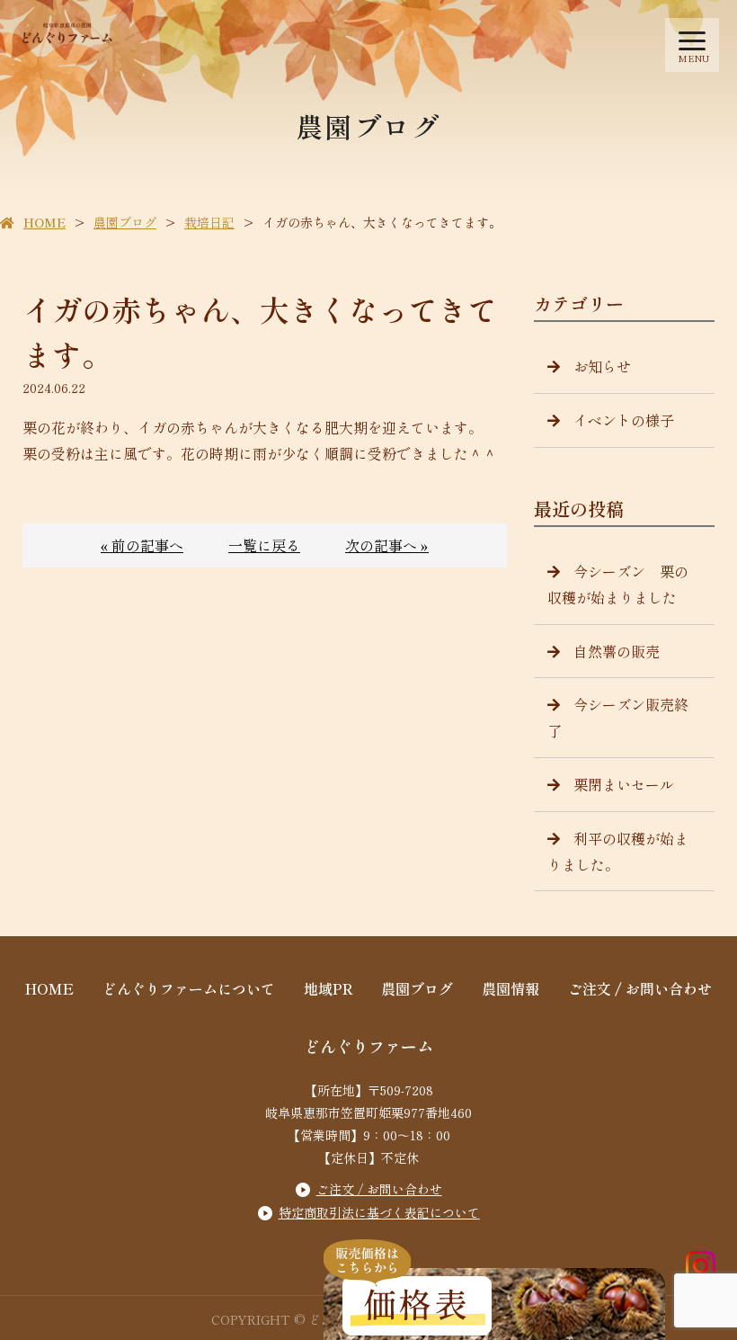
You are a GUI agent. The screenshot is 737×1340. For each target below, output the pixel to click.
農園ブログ (124, 222)
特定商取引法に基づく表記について (379, 1212)
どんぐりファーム (368, 1046)
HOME (44, 222)
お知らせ (602, 366)
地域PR (328, 988)
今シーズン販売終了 (617, 717)
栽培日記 (209, 222)
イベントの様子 (623, 420)
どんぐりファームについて (188, 988)
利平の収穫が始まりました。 (617, 851)
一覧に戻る (264, 545)
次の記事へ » (387, 545)
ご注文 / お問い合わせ (640, 988)
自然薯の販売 (616, 651)
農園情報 (510, 988)
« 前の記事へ (142, 545)
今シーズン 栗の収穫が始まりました (617, 584)
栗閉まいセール (623, 784)
